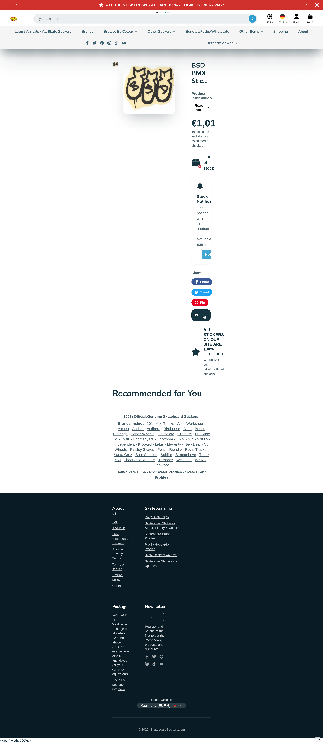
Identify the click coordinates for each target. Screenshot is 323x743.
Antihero (153, 429)
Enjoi (180, 439)
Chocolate (166, 434)
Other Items (249, 31)
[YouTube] (124, 43)
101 (150, 423)
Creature (184, 434)
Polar (161, 449)
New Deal (192, 444)
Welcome (184, 460)
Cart (310, 19)
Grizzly (202, 439)
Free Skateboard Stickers (120, 538)
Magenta (174, 444)
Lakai (159, 444)
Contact (117, 586)
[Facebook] (87, 43)
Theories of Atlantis (139, 460)
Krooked (145, 444)
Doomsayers (143, 439)
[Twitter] (95, 43)
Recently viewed (220, 42)
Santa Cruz (123, 455)
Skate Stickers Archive (161, 555)
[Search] (252, 19)
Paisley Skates (142, 449)
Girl (191, 439)
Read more (198, 107)
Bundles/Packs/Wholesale (207, 31)
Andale (138, 429)
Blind (187, 429)
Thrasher (165, 460)
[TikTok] (116, 43)
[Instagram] (109, 43)
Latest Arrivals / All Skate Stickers (43, 31)
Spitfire (166, 455)
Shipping (280, 31)
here (121, 689)
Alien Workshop (190, 423)
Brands (87, 31)
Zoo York (161, 465)
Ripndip (175, 449)
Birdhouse (172, 429)
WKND (200, 460)
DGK (126, 439)
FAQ (115, 522)
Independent (125, 444)
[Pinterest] (102, 43)
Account (296, 19)
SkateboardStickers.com (167, 729)
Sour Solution (146, 455)
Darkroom (165, 439)
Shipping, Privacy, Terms (118, 554)
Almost (123, 429)
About (303, 31)
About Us (118, 528)
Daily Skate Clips (157, 517)
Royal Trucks (195, 449)
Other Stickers (159, 31)
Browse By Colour (118, 31)
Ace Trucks (165, 423)
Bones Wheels (142, 434)
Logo (13, 18)
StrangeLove (185, 455)
